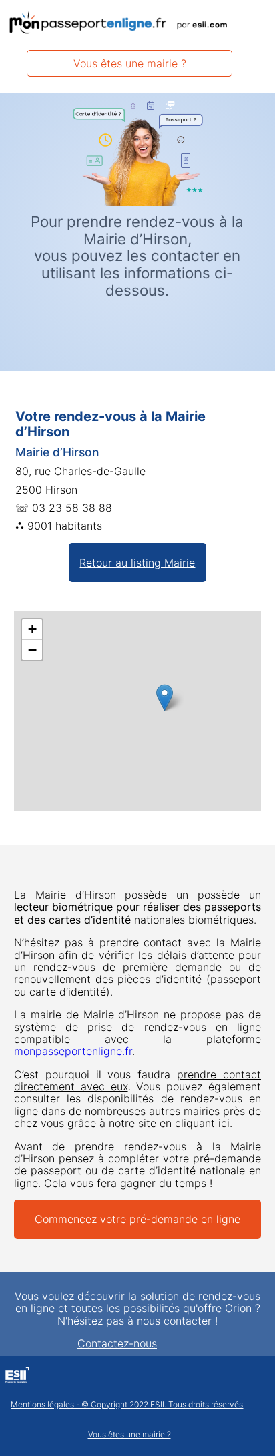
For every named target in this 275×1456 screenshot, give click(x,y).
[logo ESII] (17, 1377)
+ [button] (32, 629)
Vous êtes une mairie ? (129, 63)
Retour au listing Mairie (137, 562)
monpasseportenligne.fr (73, 1051)
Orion (238, 1308)
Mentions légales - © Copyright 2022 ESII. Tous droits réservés (127, 1404)
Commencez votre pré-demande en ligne (137, 1219)
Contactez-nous (117, 1343)
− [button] (32, 649)
